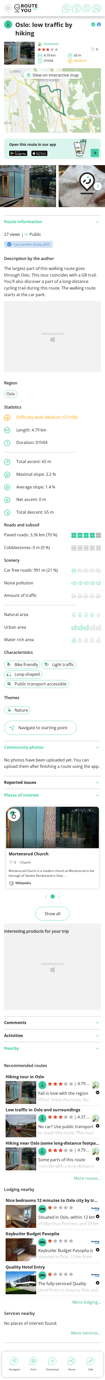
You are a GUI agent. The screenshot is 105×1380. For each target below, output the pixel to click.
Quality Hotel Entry (25, 1267)
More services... (86, 1333)
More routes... (87, 1178)
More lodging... (86, 1302)
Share (71, 1369)
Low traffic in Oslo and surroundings (43, 1110)
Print (33, 1369)
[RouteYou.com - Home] (26, 8)
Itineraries (51, 43)
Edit (90, 1369)
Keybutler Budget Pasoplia (32, 1234)
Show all (52, 913)
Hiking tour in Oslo (25, 1077)
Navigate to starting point (43, 727)
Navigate (14, 1369)
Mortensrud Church (29, 854)
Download (52, 1369)
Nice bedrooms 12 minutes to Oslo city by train (53, 1200)
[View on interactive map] (52, 129)
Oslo (10, 394)
